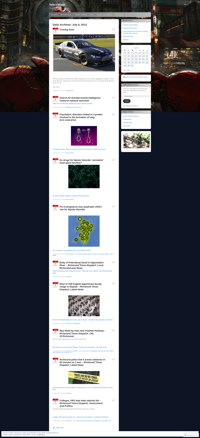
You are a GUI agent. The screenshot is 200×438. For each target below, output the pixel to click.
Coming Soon (67, 29)
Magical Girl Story (128, 36)
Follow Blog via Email (130, 85)
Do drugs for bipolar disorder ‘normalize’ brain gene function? (81, 161)
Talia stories (54, 14)
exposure (89, 254)
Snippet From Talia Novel (130, 28)
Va (70, 352)
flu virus (95, 254)
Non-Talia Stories (66, 14)
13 (143, 56)
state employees (96, 420)
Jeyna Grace (126, 126)
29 (125, 65)
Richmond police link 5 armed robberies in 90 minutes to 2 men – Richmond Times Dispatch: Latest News (82, 362)
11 (136, 56)
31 (132, 65)
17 (132, 59)
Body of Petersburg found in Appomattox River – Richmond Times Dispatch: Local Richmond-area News (82, 265)
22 (125, 62)
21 (147, 59)
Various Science (70, 152)
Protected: (126, 39)
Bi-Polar (81, 254)
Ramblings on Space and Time (73, 107)
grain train (103, 351)
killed (107, 351)
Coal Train (85, 351)
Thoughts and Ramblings (104, 14)
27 (143, 62)
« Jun (124, 70)
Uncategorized (69, 90)
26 (140, 62)
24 (132, 62)
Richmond (58, 352)
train (62, 352)
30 (128, 65)
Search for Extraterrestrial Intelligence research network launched (80, 99)
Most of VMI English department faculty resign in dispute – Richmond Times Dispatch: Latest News (81, 287)
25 (136, 62)
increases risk (100, 254)
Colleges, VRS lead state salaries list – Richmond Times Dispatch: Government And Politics (81, 403)
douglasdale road (95, 351)
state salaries (104, 420)
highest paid (89, 420)
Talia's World (57, 4)
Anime (92, 14)
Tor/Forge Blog (127, 119)
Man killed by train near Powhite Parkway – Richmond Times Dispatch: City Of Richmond (83, 333)
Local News (69, 276)
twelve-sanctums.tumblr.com (131, 116)
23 (128, 62)
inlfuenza (107, 254)
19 (140, 59)
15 (125, 59)
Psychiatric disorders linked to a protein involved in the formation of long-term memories (81, 117)
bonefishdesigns (127, 122)
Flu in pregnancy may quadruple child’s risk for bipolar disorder (81, 208)
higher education (81, 420)
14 (147, 56)
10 (132, 56)
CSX (89, 351)
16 (128, 59)
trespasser (66, 352)
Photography (119, 14)
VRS (110, 420)
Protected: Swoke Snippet (130, 25)
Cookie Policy (41, 434)
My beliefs (74, 351)
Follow (127, 101)
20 (143, 59)
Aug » (128, 70)
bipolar (85, 254)
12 (140, 56)
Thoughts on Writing (80, 14)
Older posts (59, 427)
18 (136, 59)
